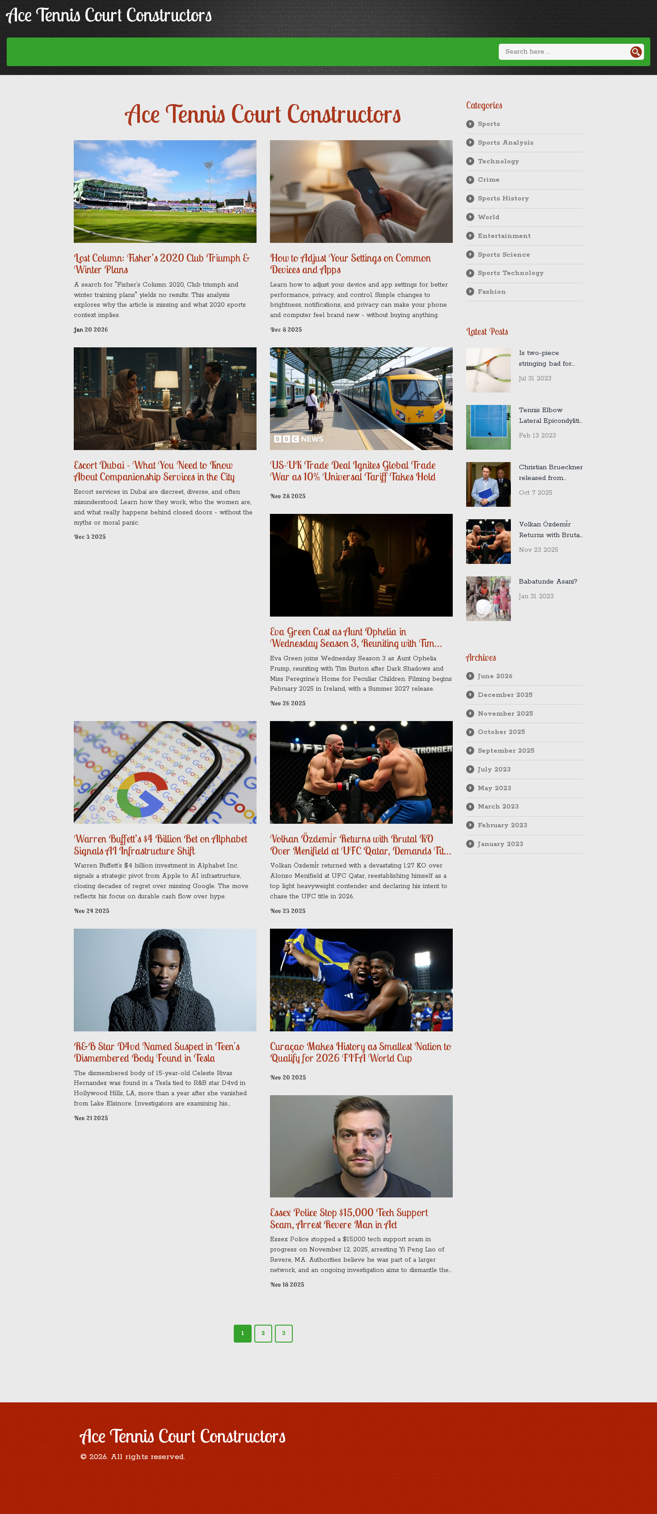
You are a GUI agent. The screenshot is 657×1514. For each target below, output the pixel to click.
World (489, 217)
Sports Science (504, 254)
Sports (489, 124)
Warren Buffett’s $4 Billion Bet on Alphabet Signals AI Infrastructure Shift (160, 844)
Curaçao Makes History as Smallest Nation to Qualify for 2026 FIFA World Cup (360, 1052)
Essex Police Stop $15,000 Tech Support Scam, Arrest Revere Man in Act (349, 1218)
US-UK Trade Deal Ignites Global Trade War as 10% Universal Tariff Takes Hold (353, 471)
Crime (489, 179)
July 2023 (494, 769)
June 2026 (495, 676)
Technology (498, 161)
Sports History (503, 198)
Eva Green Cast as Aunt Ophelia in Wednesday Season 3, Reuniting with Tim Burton (352, 637)
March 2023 (498, 806)
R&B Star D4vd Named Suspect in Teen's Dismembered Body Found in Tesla (157, 1052)
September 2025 (506, 751)
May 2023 (494, 788)
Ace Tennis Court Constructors (109, 14)
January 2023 (500, 844)
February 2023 (502, 825)
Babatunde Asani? (548, 581)
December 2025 (505, 695)
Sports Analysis (506, 142)
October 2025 (501, 732)
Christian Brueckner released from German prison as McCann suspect (551, 473)
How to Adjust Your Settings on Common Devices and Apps (350, 263)
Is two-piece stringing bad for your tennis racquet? (545, 359)
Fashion (492, 292)
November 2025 (505, 713)
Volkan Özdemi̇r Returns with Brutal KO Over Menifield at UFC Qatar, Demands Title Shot (360, 844)
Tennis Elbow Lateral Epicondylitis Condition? (550, 416)
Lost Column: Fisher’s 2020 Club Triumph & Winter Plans (162, 263)
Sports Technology (511, 273)
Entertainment (504, 236)
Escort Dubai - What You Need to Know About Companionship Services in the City (154, 471)
